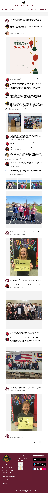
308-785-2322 (7, 474)
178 (19, 442)
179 (22, 441)
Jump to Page (35, 442)
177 (16, 441)
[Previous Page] (8, 442)
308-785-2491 (9, 472)
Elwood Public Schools (23, 458)
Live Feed (31, 14)
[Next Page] (31, 442)
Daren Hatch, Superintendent (8, 476)
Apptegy (26, 491)
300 (28, 441)
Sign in (43, 9)
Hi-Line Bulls (20, 460)
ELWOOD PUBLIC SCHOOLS (20, 14)
